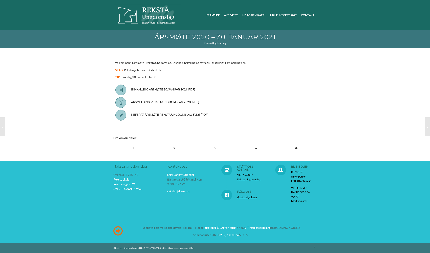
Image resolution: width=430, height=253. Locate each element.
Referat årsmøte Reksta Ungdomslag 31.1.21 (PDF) (169, 114)
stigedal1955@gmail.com (186, 179)
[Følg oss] (226, 195)
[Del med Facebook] (133, 148)
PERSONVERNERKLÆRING (150, 248)
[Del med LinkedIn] (255, 148)
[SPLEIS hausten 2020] (2, 126)
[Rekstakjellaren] (147, 15)
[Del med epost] (296, 148)
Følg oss (244, 191)
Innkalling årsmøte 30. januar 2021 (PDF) (163, 89)
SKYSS (241, 227)
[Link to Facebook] (314, 247)
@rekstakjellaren (247, 197)
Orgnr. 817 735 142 (125, 175)
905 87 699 (177, 184)
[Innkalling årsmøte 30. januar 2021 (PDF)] (120, 90)
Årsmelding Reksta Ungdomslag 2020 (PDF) (165, 102)
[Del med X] (174, 148)
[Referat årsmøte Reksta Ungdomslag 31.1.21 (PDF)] (120, 115)
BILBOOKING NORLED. (285, 227)
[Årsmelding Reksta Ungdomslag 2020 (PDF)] (120, 102)
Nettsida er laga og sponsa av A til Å (178, 248)
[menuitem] (213, 15)
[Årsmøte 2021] (427, 126)
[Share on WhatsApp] (215, 148)
